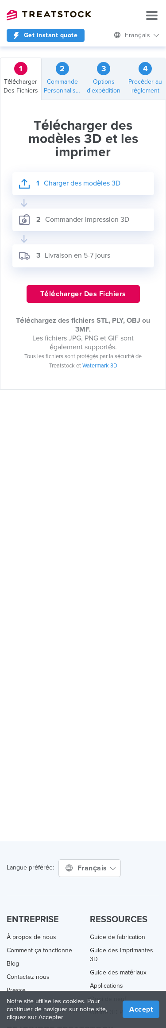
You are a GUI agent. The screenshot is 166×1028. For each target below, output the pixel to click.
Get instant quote (49, 35)
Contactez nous (28, 977)
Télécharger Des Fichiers (21, 79)
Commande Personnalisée (63, 79)
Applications (106, 985)
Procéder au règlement (145, 79)
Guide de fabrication (117, 937)
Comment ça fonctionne (39, 950)
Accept (141, 1009)
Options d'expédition (103, 79)
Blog (13, 963)
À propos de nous (31, 937)
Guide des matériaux (118, 972)
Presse (16, 990)
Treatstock (49, 15)
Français (93, 868)
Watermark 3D (99, 365)
